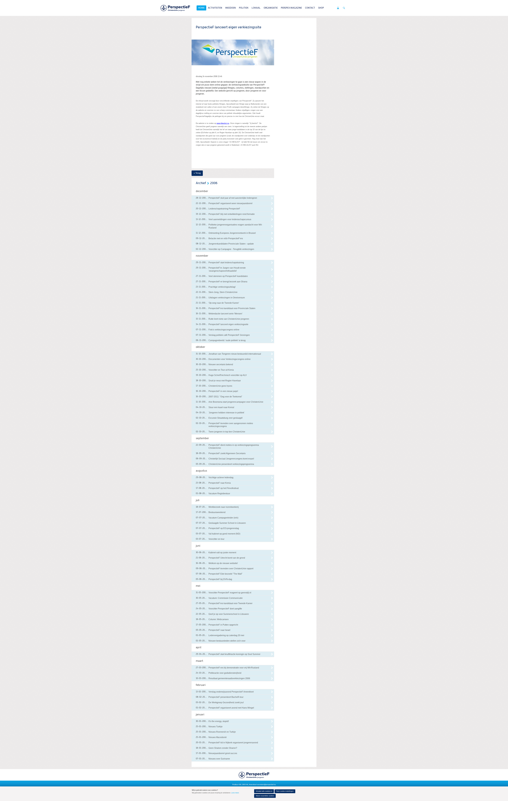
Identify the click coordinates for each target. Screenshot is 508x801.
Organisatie (271, 8)
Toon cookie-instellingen (285, 791)
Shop (321, 8)
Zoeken (344, 8)
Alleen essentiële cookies (265, 796)
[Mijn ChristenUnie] (338, 8)
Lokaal (256, 8)
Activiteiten (215, 8)
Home (201, 8)
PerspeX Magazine (291, 8)
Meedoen (230, 8)
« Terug (197, 173)
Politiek (243, 8)
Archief (201, 183)
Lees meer (235, 793)
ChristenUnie (175, 8)
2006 (213, 183)
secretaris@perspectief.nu (266, 785)
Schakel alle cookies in (264, 791)
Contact (310, 8)
